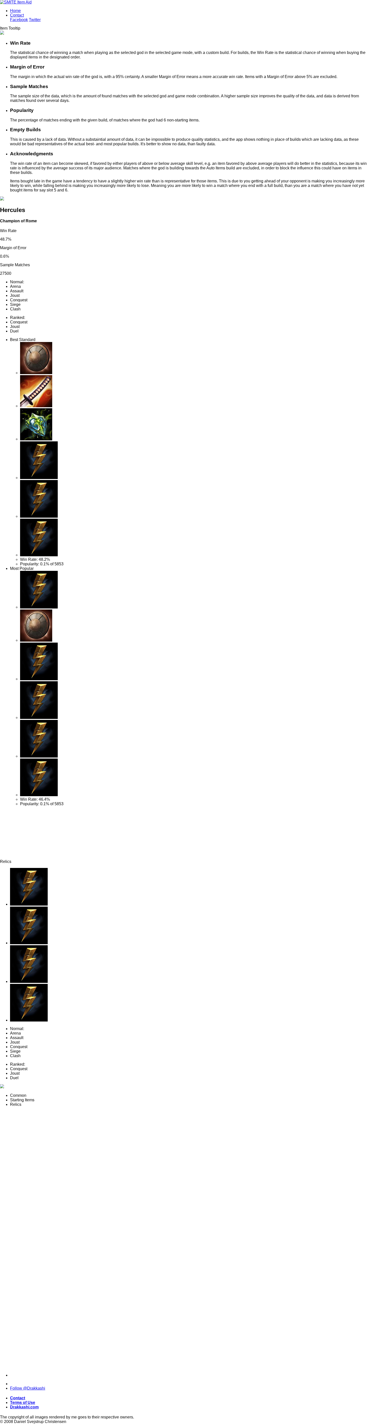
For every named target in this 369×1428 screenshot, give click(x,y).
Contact (17, 15)
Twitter (35, 20)
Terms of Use (22, 1402)
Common (18, 1095)
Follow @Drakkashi (27, 1388)
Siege (15, 304)
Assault (16, 291)
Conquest (18, 300)
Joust (15, 295)
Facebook (19, 20)
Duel (14, 331)
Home (15, 11)
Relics (15, 1104)
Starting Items (22, 1100)
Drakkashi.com (24, 1407)
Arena (15, 286)
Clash (15, 309)
